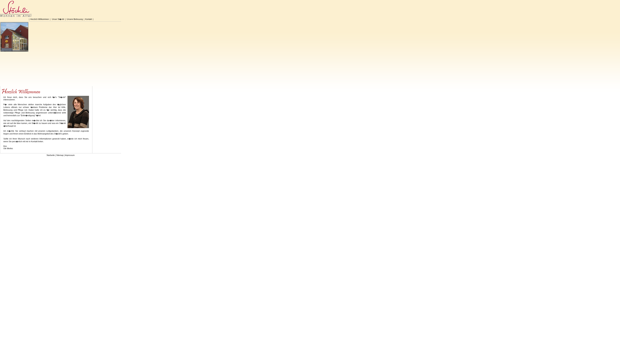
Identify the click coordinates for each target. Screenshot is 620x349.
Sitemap (59, 155)
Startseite (50, 155)
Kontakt (88, 19)
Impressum (70, 155)
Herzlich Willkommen (39, 19)
